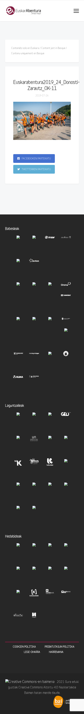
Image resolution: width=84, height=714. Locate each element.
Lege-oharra (32, 652)
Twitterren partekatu (36, 169)
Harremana (56, 652)
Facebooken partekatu (36, 158)
